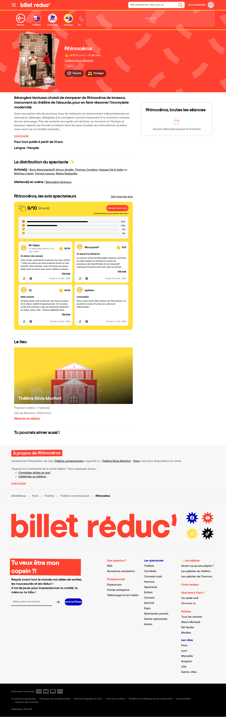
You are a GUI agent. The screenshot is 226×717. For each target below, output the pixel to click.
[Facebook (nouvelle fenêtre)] (192, 518)
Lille (183, 666)
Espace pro (114, 584)
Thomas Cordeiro (86, 169)
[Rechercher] (180, 5)
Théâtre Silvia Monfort (78, 60)
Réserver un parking (27, 418)
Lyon (184, 650)
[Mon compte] (211, 5)
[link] (42, 245)
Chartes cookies (115, 698)
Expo (147, 608)
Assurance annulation (121, 571)
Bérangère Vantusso (59, 182)
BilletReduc (18, 496)
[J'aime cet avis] (24, 278)
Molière (186, 632)
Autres (148, 624)
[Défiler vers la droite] (82, 20)
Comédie (150, 571)
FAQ (109, 566)
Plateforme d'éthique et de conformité (150, 698)
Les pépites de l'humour (196, 576)
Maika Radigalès (66, 173)
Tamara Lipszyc (45, 173)
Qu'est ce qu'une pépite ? (197, 566)
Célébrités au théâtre (32, 476)
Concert (149, 597)
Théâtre (49, 496)
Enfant (148, 592)
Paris (136, 461)
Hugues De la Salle (111, 169)
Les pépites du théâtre (195, 571)
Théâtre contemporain (69, 461)
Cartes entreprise (118, 590)
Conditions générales (23, 698)
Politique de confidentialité (55, 698)
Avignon (186, 661)
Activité (149, 603)
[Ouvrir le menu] (15, 5)
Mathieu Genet (24, 173)
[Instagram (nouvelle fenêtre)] (192, 533)
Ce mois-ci (188, 603)
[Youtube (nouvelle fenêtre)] (208, 518)
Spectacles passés (156, 613)
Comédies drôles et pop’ (34, 472)
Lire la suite (21, 136)
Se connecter (197, 5)
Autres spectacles (155, 619)
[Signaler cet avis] (30, 278)
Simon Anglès (65, 169)
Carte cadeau (190, 584)
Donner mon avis (117, 208)
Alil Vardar (187, 627)
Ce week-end (189, 598)
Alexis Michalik (190, 622)
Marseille (187, 656)
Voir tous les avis (122, 196)
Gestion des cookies (26, 702)
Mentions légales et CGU (88, 698)
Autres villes (189, 672)
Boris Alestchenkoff (42, 169)
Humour (149, 582)
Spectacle (150, 587)
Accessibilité (183, 698)
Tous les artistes (191, 617)
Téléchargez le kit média (122, 595)
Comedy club (153, 576)
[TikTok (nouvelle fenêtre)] (208, 533)
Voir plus (66, 273)
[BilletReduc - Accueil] (35, 5)
